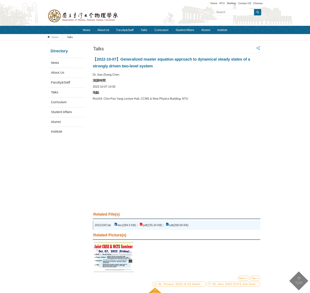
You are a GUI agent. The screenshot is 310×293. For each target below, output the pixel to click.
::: (48, 43)
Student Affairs (185, 30)
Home (213, 3)
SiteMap (231, 3)
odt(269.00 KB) (178, 225)
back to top (298, 281)
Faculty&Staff (124, 30)
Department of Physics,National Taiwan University (92, 16)
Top (254, 278)
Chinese (258, 3)
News (86, 30)
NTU (222, 3)
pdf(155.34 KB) (152, 225)
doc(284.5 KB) (127, 225)
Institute (222, 30)
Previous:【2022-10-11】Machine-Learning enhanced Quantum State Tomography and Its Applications (185, 284)
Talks (144, 30)
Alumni (205, 30)
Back (242, 278)
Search (257, 12)
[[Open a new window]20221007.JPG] (114, 257)
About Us (103, 30)
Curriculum (161, 30)
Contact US (244, 3)
